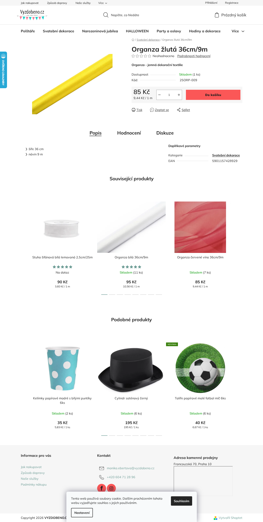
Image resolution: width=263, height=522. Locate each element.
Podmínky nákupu (34, 484)
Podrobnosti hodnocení (193, 56)
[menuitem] (28, 31)
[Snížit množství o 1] (159, 95)
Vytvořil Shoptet (230, 518)
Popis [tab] (96, 133)
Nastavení (82, 513)
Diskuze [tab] (165, 133)
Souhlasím (181, 501)
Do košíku (213, 95)
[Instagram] (111, 488)
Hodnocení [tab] (129, 133)
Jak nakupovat (30, 3)
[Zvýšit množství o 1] (179, 95)
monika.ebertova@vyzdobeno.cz (130, 468)
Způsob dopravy (57, 3)
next (239, 247)
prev (24, 247)
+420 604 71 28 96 (121, 477)
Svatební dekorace (226, 155)
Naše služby (83, 3)
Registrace (231, 2)
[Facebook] (101, 488)
